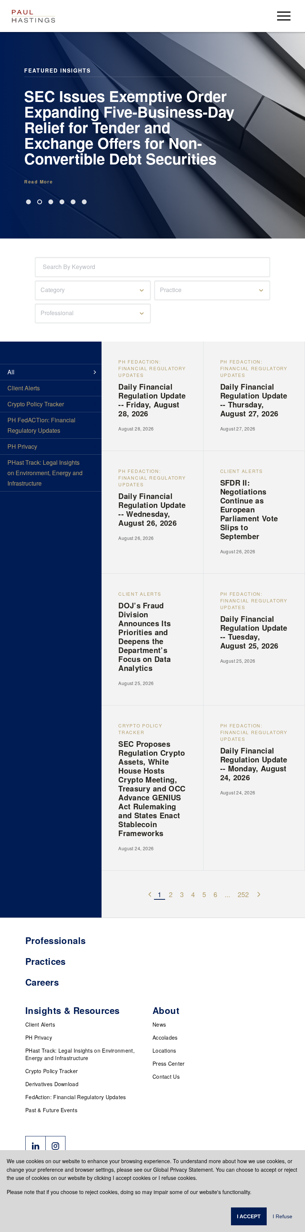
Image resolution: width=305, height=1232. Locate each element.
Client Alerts (40, 1024)
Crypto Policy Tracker (51, 1071)
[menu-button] (283, 15)
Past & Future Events (51, 1110)
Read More (38, 181)
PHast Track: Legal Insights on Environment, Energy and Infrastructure (80, 1054)
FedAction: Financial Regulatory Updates (75, 1097)
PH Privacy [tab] (22, 446)
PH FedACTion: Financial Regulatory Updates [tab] (41, 425)
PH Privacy (38, 1037)
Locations (164, 1050)
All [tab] (11, 372)
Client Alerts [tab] (23, 388)
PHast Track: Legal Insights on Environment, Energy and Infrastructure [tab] (45, 472)
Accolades (165, 1037)
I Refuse (282, 1216)
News (159, 1024)
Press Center (168, 1063)
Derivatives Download (51, 1084)
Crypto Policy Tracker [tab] (35, 404)
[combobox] (44, 267)
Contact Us (166, 1076)
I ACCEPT (249, 1216)
